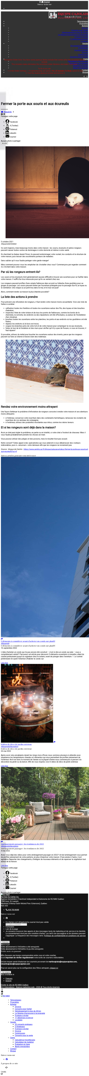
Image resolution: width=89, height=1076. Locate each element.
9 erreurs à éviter (81, 50)
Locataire (84, 41)
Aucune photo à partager (11, 141)
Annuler (4, 143)
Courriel (13, 137)
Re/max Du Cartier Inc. (10, 897)
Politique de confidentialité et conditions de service (65, 936)
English (47, 2)
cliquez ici (54, 968)
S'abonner (5, 942)
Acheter (85, 26)
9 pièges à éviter (81, 37)
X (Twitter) (14, 126)
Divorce (85, 28)
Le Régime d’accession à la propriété (73, 35)
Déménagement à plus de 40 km (75, 32)
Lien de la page (12, 929)
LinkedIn (12, 133)
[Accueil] (42, 2)
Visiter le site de (15, 985)
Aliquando (8, 112)
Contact (85, 70)
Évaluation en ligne (80, 66)
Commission (83, 55)
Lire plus (4, 663)
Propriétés (83, 24)
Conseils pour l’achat (79, 30)
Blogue (85, 72)
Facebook (14, 122)
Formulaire (10, 927)
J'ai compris (6, 972)
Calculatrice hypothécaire (78, 61)
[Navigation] (40, 2)
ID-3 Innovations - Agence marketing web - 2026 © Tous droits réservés (30, 987)
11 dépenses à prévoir (79, 39)
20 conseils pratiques (79, 46)
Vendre (85, 43)
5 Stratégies (83, 48)
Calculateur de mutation (78, 63)
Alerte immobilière (80, 68)
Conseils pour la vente (79, 57)
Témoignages (82, 21)
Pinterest (13, 129)
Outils (85, 59)
